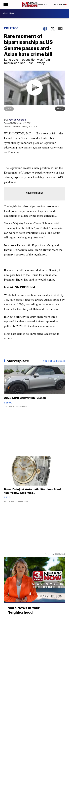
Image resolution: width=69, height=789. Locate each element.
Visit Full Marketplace (54, 361)
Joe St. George (17, 119)
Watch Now (59, 5)
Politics (11, 28)
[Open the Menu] (6, 4)
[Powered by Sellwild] (60, 554)
